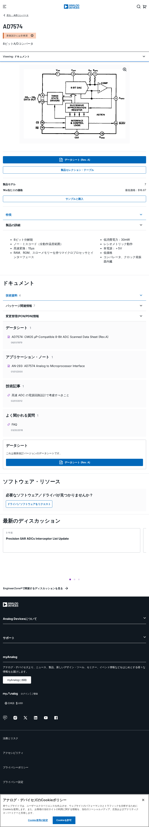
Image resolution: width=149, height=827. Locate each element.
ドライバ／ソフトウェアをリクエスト (29, 503)
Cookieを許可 (64, 820)
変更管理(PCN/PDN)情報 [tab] (22, 316)
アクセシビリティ (13, 752)
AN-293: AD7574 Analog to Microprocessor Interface (48, 366)
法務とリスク (10, 738)
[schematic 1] (74, 104)
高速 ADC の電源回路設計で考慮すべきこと (40, 395)
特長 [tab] (9, 214)
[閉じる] (143, 800)
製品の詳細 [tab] (13, 225)
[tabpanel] (74, 250)
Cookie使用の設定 (38, 820)
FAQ (14, 424)
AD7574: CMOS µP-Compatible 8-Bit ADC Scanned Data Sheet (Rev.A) (60, 337)
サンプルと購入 (74, 198)
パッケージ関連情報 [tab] (20, 306)
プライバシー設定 (13, 781)
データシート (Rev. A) (77, 159)
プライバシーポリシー (15, 767)
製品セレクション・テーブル (77, 169)
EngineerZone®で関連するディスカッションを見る (33, 588)
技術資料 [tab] (13, 295)
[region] (74, 810)
